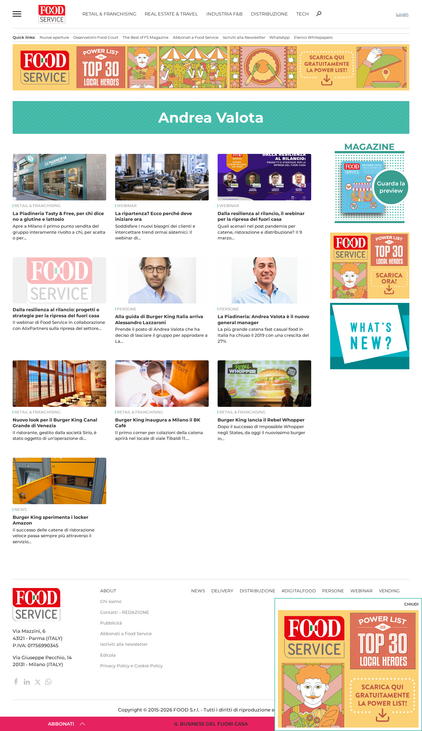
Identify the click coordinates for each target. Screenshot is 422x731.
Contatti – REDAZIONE (124, 612)
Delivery (222, 590)
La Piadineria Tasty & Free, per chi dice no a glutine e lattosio (58, 216)
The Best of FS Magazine (146, 37)
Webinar (127, 205)
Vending (389, 590)
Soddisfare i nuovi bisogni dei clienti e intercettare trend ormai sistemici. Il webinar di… (155, 232)
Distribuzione (269, 14)
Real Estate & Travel (171, 14)
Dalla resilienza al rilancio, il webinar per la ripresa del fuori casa (261, 216)
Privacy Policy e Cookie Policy (131, 665)
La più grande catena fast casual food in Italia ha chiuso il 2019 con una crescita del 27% (263, 335)
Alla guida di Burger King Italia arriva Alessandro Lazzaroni (159, 319)
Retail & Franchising (109, 14)
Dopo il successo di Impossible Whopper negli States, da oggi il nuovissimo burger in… (261, 432)
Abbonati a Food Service (195, 37)
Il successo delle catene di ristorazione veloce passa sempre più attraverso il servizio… (53, 536)
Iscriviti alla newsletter (124, 644)
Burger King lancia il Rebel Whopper (261, 420)
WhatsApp (279, 37)
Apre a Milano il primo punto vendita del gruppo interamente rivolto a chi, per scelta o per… (59, 232)
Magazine (369, 146)
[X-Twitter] (38, 681)
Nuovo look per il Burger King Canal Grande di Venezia (55, 422)
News (20, 509)
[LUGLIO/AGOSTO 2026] (370, 187)
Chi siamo (110, 601)
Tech (302, 14)
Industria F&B (224, 14)
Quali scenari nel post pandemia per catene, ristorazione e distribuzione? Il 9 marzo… (260, 232)
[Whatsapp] (48, 681)
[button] (17, 14)
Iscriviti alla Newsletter (244, 37)
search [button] (318, 13)
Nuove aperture (54, 37)
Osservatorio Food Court (95, 37)
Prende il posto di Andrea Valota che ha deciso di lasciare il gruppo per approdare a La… (161, 335)
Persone (126, 309)
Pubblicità (111, 623)
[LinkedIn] (27, 681)
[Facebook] (17, 681)
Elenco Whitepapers (313, 37)
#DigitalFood (299, 590)
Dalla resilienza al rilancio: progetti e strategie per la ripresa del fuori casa (56, 312)
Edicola (108, 655)
